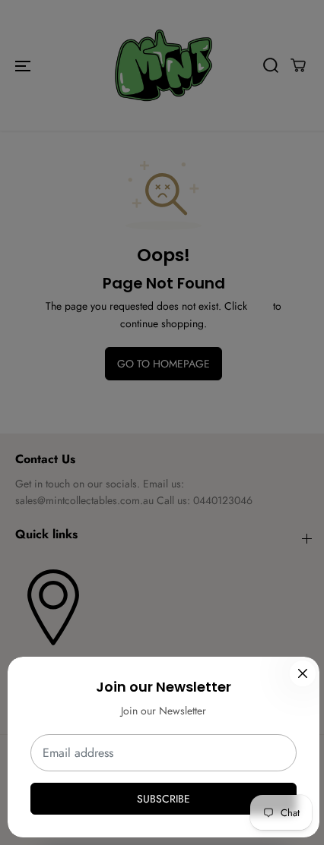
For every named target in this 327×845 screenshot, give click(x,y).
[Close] (302, 673)
